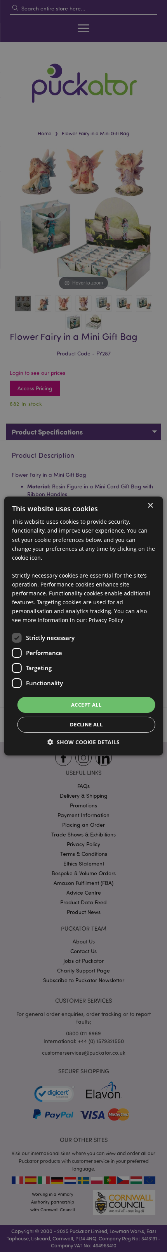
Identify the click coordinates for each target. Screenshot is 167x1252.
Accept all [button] (86, 704)
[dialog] (83, 626)
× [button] (150, 506)
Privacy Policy (106, 620)
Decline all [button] (86, 724)
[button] (83, 742)
